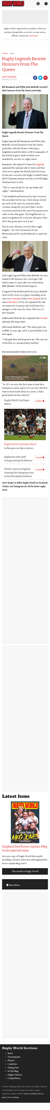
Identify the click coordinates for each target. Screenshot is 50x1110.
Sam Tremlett (9, 76)
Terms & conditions (30, 1094)
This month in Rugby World (25, 871)
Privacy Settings (13, 1097)
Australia (16, 298)
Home (5, 53)
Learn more (33, 36)
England (40, 164)
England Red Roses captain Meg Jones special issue (24, 848)
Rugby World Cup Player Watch (20, 444)
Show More (14, 885)
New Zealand (34, 298)
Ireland (43, 318)
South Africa (12, 302)
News (12, 53)
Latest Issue (16, 796)
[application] (25, 368)
